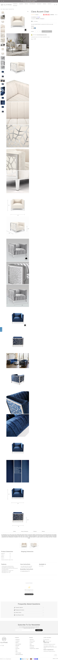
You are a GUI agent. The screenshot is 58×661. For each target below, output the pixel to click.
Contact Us (31, 642)
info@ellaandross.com (48, 641)
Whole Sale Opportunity (19, 654)
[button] (15, 4)
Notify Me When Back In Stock (42, 34)
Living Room (21, 3)
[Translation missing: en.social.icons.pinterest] (35, 39)
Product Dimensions (24, 531)
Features (35, 531)
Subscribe (38, 630)
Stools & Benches (32, 3)
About (17, 651)
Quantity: (32, 31)
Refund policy (32, 645)
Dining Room (15, 3)
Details (14, 531)
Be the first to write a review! (29, 594)
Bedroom (26, 3)
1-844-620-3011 (47, 639)
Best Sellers (17, 645)
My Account (32, 639)
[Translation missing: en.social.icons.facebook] (34, 39)
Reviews (43, 531)
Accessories (39, 3)
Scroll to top (55, 658)
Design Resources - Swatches (34, 648)
